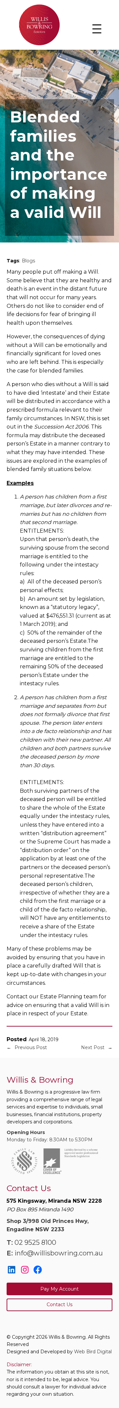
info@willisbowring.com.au (59, 1253)
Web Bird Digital (93, 1352)
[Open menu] (96, 28)
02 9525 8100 (35, 1242)
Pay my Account (59, 1289)
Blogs (28, 261)
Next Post (92, 1047)
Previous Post (31, 1047)
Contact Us (59, 1304)
